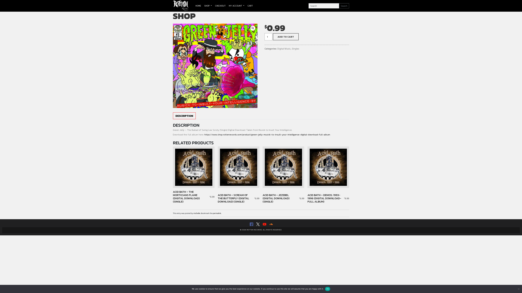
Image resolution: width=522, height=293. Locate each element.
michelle (196, 213)
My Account (236, 5)
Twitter (258, 224)
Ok (327, 289)
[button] (252, 28)
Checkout (220, 5)
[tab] (184, 115)
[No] (518, 289)
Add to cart (286, 36)
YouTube (264, 224)
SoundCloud (271, 224)
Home (198, 5)
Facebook (251, 224)
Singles (295, 48)
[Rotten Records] (181, 5)
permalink (217, 213)
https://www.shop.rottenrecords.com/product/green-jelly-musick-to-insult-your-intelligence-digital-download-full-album (267, 134)
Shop (207, 5)
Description (184, 116)
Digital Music (284, 48)
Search (344, 5)
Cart (250, 5)
